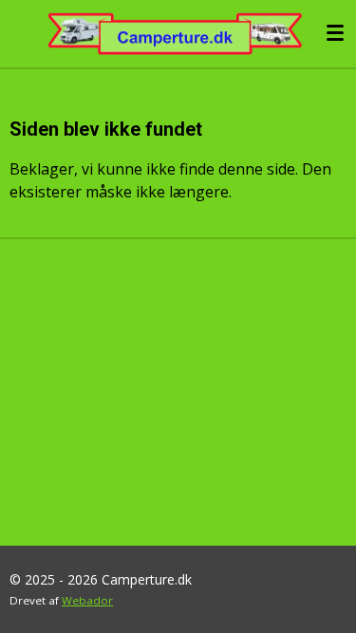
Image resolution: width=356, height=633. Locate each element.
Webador (87, 600)
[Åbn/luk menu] (335, 33)
